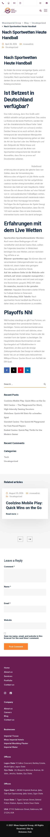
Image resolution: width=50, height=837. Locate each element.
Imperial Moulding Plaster (16, 743)
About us (8, 672)
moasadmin (28, 44)
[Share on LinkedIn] (27, 370)
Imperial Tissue (11, 736)
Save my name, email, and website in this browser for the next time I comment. (23, 637)
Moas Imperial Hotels (14, 740)
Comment (9, 567)
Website (8, 620)
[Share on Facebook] (7, 370)
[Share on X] (14, 370)
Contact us (9, 685)
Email (7, 603)
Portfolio (8, 680)
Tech (6, 457)
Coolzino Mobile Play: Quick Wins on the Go (24, 401)
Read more (11, 514)
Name (7, 587)
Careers (8, 712)
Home (7, 668)
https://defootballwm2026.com (17, 166)
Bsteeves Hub (25, 832)
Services (8, 676)
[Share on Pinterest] (20, 370)
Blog (6, 716)
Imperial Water (11, 747)
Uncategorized (11, 47)
